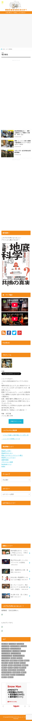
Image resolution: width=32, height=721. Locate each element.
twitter (3, 466)
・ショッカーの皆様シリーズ (10, 439)
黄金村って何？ (6, 451)
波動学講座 (5, 460)
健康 (21, 660)
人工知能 (5, 660)
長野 (4, 677)
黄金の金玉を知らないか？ (17, 717)
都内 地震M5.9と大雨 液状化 (19, 571)
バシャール (6, 653)
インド (23, 646)
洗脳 (4, 670)
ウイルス (5, 648)
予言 (19, 658)
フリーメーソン (7, 655)
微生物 (25, 665)
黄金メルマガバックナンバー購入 (12, 455)
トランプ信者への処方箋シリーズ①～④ (15, 435)
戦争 (10, 667)
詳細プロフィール (16, 421)
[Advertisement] (16, 31)
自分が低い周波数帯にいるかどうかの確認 (19, 578)
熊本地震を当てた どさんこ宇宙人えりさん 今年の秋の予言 (19, 553)
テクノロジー (6, 651)
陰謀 (10, 677)
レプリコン (6, 658)
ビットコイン (15, 653)
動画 (27, 660)
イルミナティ (15, 646)
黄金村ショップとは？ (8, 457)
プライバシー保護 (7, 462)
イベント (5, 646)
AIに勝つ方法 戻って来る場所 (19, 596)
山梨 (10, 665)
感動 (4, 667)
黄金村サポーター (7, 453)
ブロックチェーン (18, 655)
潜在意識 (12, 670)
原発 (11, 663)
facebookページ (6, 464)
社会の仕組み (6, 672)
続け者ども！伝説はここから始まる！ (16, 12)
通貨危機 (5, 674)
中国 (13, 658)
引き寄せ (17, 665)
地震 (4, 665)
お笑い (4, 644)
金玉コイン (20, 674)
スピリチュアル (15, 648)
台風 (16, 663)
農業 (23, 672)
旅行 (16, 667)
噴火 (22, 663)
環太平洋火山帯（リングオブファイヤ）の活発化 (19, 562)
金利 (13, 674)
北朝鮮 (4, 663)
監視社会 (20, 670)
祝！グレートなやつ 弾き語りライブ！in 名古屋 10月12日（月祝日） (19, 587)
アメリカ (12, 644)
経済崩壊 (16, 672)
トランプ (16, 651)
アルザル (20, 644)
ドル (23, 651)
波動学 (23, 667)
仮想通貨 (13, 660)
